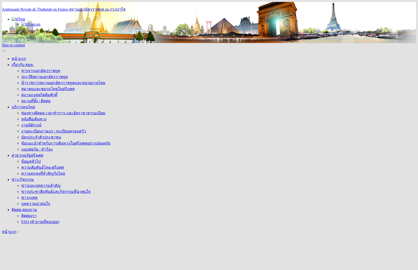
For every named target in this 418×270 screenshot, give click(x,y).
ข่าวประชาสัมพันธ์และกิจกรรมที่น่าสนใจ (55, 192)
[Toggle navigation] (4, 50)
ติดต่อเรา (29, 216)
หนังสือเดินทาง (33, 119)
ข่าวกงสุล (29, 198)
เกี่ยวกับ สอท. (23, 65)
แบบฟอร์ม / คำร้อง (37, 149)
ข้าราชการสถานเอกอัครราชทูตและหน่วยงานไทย (63, 83)
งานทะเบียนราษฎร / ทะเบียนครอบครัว (53, 131)
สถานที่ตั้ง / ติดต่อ (36, 101)
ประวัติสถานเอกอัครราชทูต (44, 77)
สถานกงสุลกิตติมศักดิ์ (39, 95)
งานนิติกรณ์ (31, 125)
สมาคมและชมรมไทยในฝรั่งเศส (48, 89)
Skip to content (13, 45)
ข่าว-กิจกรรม (23, 179)
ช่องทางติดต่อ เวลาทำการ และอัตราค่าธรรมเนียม (63, 113)
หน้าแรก (19, 59)
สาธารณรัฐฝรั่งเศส (27, 155)
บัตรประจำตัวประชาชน (41, 137)
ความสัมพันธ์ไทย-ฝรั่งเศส (42, 167)
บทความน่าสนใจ (35, 204)
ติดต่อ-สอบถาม (24, 210)
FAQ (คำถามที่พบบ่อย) (40, 222)
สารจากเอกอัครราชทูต (40, 71)
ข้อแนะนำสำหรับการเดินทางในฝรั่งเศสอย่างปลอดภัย (65, 143)
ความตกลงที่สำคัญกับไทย (43, 173)
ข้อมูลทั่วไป (31, 161)
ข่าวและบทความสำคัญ (41, 185)
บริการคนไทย (23, 107)
